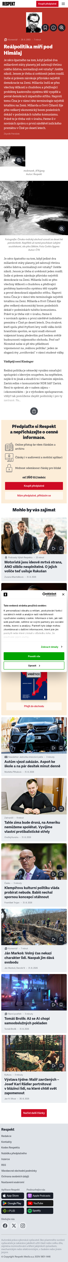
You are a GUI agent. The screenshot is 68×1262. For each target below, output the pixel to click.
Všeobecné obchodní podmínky (19, 1170)
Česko (7, 883)
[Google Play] (12, 1203)
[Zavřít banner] (63, 594)
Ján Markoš (9, 968)
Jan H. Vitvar (10, 1099)
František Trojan (11, 902)
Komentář (13, 39)
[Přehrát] (53, 548)
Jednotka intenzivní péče (31, 757)
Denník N (20, 968)
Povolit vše (34, 656)
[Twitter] (14, 1228)
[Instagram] (23, 1228)
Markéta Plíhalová (12, 772)
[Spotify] (40, 1211)
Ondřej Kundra (11, 837)
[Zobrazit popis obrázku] (53, 27)
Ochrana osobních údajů (15, 1176)
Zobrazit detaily (49, 646)
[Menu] (63, 4)
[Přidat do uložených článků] (61, 548)
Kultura (7, 1075)
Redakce (6, 1136)
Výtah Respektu (25, 557)
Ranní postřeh (15, 1014)
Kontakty (6, 1142)
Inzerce (5, 1159)
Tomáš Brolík (10, 1029)
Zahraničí (8, 818)
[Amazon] (12, 1211)
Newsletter (13, 757)
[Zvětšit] (34, 22)
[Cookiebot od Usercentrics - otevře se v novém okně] (42, 594)
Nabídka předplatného (14, 1153)
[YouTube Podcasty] (40, 1203)
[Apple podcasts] (40, 1196)
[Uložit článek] (45, 27)
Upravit (32, 665)
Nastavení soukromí (12, 1182)
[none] (61, 27)
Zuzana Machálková (13, 577)
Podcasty (12, 557)
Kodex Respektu (10, 1147)
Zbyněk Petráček (12, 134)
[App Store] (12, 1196)
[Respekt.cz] (9, 4)
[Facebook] (5, 1228)
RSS (3, 1165)
